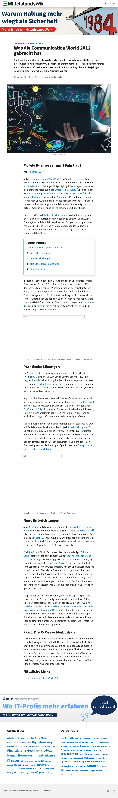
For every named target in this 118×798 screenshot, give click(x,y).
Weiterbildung (47, 773)
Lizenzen (48, 761)
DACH (33, 545)
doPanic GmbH (74, 193)
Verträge (36, 772)
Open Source (12, 769)
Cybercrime (25, 742)
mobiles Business (32, 186)
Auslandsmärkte (100, 738)
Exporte (93, 746)
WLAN (27, 409)
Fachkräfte (50, 746)
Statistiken (80, 766)
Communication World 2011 (45, 678)
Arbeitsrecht (13, 738)
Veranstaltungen (87, 770)
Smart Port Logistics (78, 427)
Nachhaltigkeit (30, 765)
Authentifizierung (25, 738)
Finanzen (65, 750)
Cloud (63, 302)
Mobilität (101, 758)
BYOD (34, 377)
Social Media (39, 769)
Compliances (11, 743)
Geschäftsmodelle (39, 750)
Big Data (35, 738)
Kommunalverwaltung (100, 754)
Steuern (17, 773)
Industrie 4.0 (98, 750)
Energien (41, 747)
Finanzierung (16, 750)
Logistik (10, 765)
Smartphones (67, 766)
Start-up (10, 773)
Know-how (84, 754)
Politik (94, 761)
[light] (107, 3)
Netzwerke (43, 765)
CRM (18, 743)
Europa (84, 746)
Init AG (30, 552)
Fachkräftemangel (103, 747)
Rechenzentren (26, 768)
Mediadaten (45, 790)
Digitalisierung (42, 742)
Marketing (19, 765)
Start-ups (34, 527)
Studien (93, 766)
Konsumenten (29, 761)
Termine (103, 766)
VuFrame (61, 197)
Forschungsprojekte (77, 750)
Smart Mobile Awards (65, 190)
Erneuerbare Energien (70, 746)
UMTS (38, 409)
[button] (114, 3)
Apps (39, 306)
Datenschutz (79, 743)
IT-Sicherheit (69, 754)
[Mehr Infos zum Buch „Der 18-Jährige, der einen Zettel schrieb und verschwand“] (59, 21)
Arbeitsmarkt (73, 738)
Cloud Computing (67, 742)
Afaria (37, 380)
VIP (56, 413)
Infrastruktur (43, 755)
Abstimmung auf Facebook (43, 193)
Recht (102, 761)
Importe (89, 750)
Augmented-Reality (34, 197)
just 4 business (10, 790)
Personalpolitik (82, 761)
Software (49, 768)
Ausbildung (87, 739)
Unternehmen (69, 771)
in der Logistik (87, 402)
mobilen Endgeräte (46, 384)
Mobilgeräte (90, 758)
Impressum (33, 790)
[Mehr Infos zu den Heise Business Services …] (59, 708)
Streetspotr (86, 530)
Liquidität (39, 761)
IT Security (15, 760)
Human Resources (19, 755)
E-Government (30, 746)
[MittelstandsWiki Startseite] (23, 3)
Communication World (43, 179)
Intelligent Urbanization (54, 215)
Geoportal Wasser (56, 563)
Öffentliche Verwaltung (67, 775)
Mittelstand (78, 758)
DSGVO (10, 746)
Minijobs (37, 538)
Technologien (25, 773)
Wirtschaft (102, 770)
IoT (55, 756)
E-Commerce (19, 747)
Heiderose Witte (36, 172)
